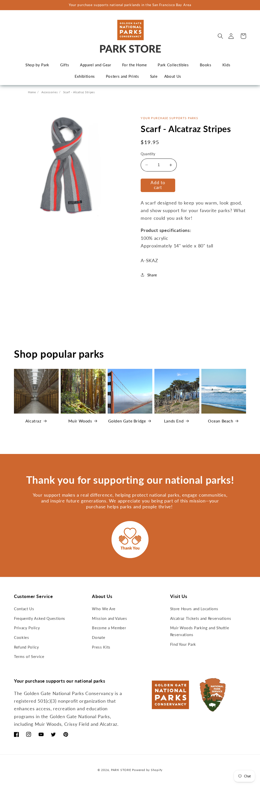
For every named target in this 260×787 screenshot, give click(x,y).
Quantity (148, 154)
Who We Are (104, 608)
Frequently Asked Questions (39, 618)
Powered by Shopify (147, 770)
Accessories (49, 92)
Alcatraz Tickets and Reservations (200, 618)
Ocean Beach (220, 420)
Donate (98, 637)
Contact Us (24, 608)
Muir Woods (80, 420)
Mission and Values (109, 618)
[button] (220, 36)
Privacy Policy (27, 627)
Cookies (21, 637)
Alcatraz (33, 420)
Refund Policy (26, 647)
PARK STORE (121, 770)
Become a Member (109, 627)
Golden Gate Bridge (127, 420)
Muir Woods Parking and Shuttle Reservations (199, 631)
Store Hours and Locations (194, 608)
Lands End (174, 420)
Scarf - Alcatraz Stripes (79, 92)
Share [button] (152, 275)
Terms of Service (29, 656)
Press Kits (101, 647)
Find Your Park (183, 644)
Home (32, 92)
